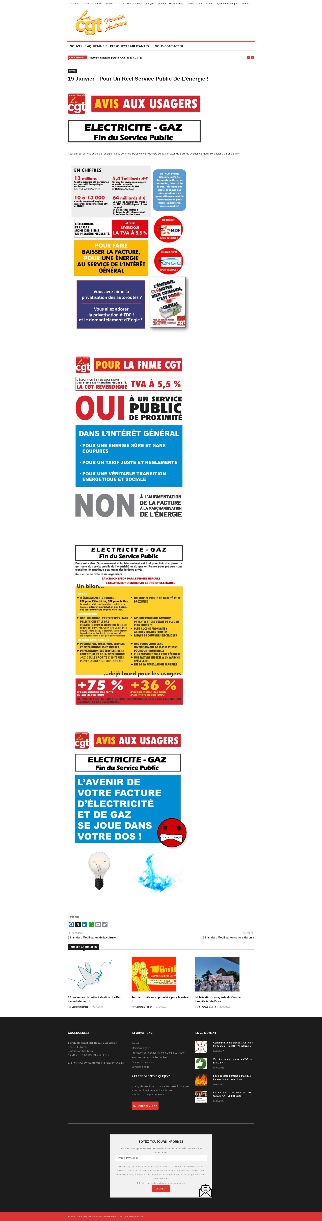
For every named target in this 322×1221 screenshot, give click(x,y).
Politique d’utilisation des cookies (149, 1057)
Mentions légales (141, 1048)
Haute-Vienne (176, 3)
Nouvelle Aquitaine (87, 46)
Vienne (245, 3)
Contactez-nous (140, 1066)
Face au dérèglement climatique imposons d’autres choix (124, 57)
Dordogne (149, 3)
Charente (74, 3)
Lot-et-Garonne (205, 3)
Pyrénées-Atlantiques (228, 3)
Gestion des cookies (143, 1062)
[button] (248, 57)
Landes (190, 3)
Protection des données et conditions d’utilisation (158, 1052)
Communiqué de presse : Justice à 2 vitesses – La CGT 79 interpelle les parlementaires (233, 1046)
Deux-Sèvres (134, 3)
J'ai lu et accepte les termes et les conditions (162, 1182)
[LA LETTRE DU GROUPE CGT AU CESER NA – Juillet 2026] (202, 1097)
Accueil (135, 1043)
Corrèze (109, 3)
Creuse (120, 3)
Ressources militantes (129, 46)
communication (80, 1006)
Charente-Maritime (92, 3)
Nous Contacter (169, 46)
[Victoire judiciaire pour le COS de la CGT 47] (202, 1064)
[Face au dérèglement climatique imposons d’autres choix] (202, 1080)
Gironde (161, 3)
